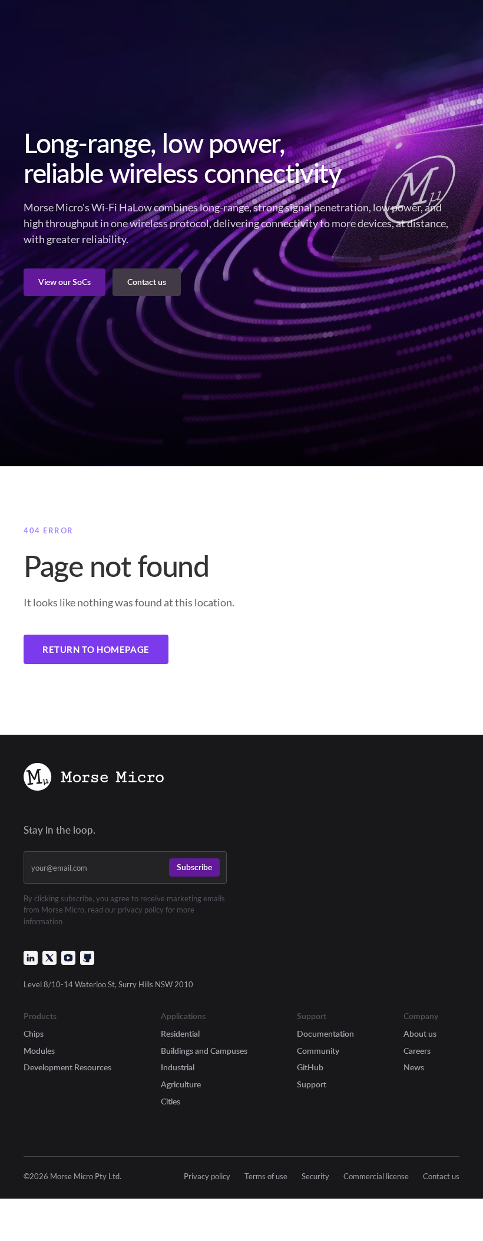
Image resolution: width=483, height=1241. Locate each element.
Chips (34, 1033)
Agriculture (181, 1084)
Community (318, 1050)
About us (419, 1033)
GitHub (310, 1067)
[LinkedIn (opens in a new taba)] (31, 958)
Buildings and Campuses (204, 1050)
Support (311, 1084)
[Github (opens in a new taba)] (87, 958)
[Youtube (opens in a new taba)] (68, 958)
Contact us (441, 1176)
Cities (170, 1101)
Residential (180, 1033)
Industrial (177, 1067)
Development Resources (67, 1067)
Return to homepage (96, 649)
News (413, 1067)
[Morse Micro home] (94, 778)
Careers (417, 1050)
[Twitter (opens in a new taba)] (49, 958)
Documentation (325, 1033)
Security (315, 1176)
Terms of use (265, 1176)
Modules (39, 1050)
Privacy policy (207, 1176)
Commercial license (376, 1176)
